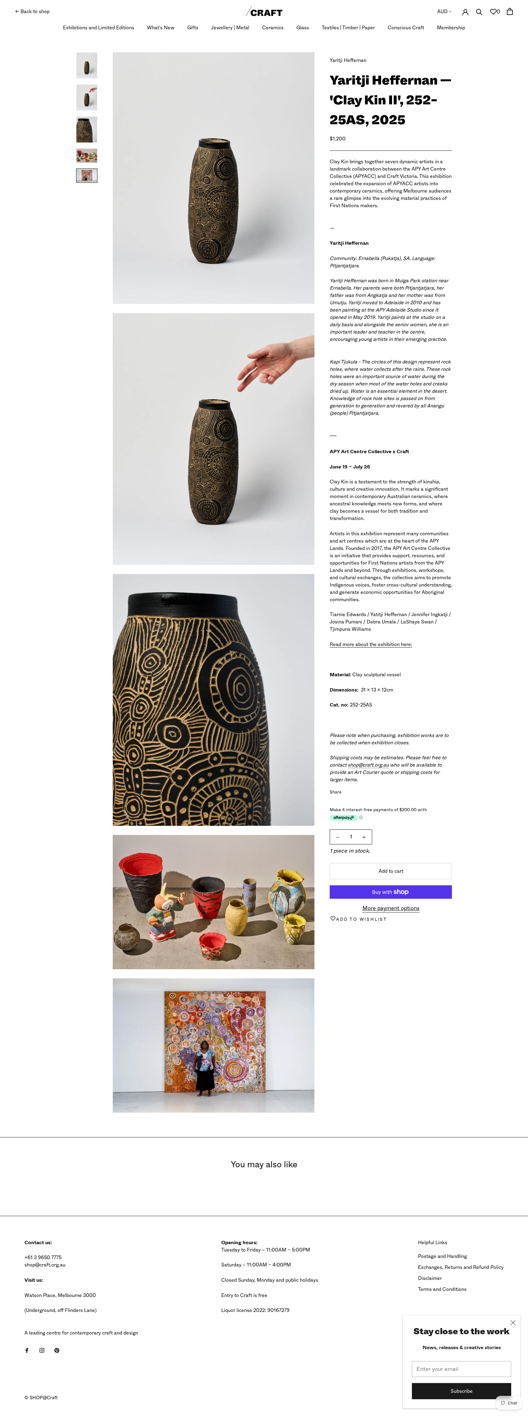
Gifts (192, 27)
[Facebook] (347, 791)
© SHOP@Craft (41, 1397)
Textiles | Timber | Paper (348, 27)
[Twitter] (355, 791)
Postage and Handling (442, 1256)
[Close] (513, 1322)
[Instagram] (41, 1350)
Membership (451, 27)
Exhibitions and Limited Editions (98, 27)
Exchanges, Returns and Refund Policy (461, 1267)
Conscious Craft (406, 27)
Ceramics (273, 27)
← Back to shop (32, 11)
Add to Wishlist (361, 919)
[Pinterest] (363, 791)
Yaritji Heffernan (348, 60)
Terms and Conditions (442, 1289)
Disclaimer (430, 1278)
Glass (302, 27)
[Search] (479, 11)
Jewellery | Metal (230, 27)
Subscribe (462, 1391)
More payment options (391, 908)
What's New (160, 27)
